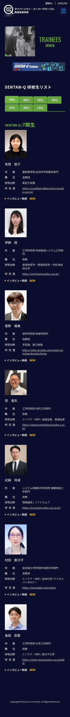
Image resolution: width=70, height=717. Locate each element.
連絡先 (48, 3)
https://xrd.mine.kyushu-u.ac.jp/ (40, 274)
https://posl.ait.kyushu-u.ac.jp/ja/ (41, 508)
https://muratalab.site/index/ (39, 587)
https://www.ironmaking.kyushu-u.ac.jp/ (43, 426)
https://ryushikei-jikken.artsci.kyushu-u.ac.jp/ (43, 190)
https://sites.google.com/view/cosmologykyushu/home (42, 351)
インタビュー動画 (21, 198)
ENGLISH (62, 3)
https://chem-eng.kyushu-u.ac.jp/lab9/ (43, 661)
